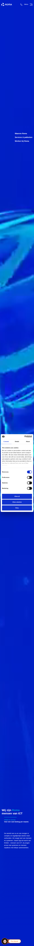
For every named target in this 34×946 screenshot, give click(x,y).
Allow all (17, 496)
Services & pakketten (23, 137)
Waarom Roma (21, 133)
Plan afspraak (14, 941)
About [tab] (28, 441)
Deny (17, 508)
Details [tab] (17, 441)
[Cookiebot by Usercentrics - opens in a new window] (24, 436)
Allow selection (17, 502)
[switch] (29, 477)
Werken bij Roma (22, 141)
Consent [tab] (6, 441)
